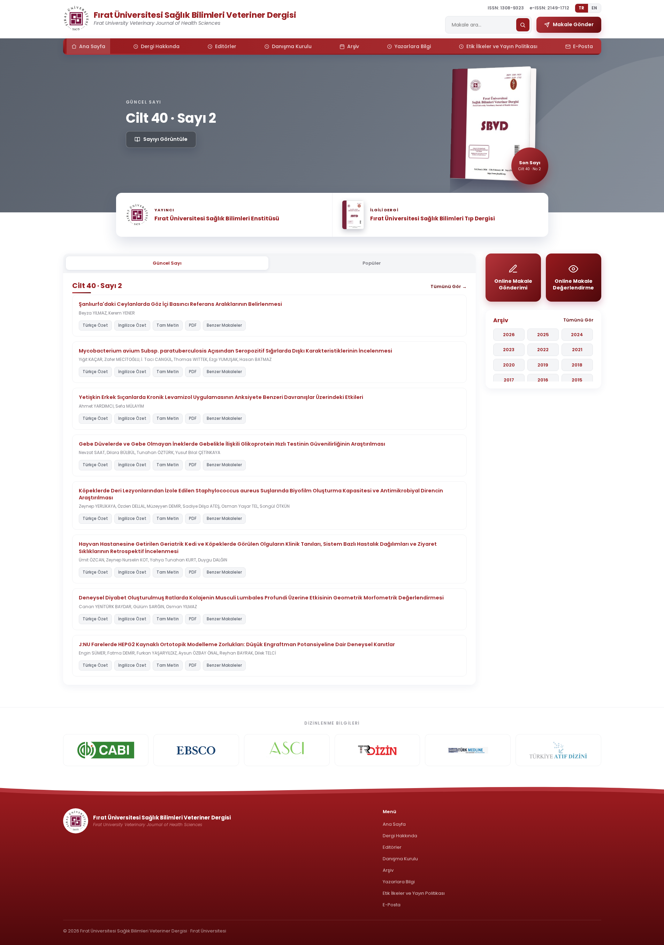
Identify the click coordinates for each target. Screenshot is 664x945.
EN (594, 8)
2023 (508, 349)
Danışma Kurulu (400, 858)
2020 (509, 365)
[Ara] (522, 24)
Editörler (392, 847)
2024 (577, 334)
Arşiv (388, 870)
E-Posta (391, 904)
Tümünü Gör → (448, 286)
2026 (509, 334)
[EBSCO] (196, 750)
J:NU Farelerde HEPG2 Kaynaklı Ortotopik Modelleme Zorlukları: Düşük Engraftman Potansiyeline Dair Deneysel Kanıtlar (237, 644)
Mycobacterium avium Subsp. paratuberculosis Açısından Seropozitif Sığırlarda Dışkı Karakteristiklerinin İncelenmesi (235, 350)
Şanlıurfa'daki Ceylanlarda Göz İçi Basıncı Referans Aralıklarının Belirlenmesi (180, 304)
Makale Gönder (573, 24)
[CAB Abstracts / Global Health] (106, 750)
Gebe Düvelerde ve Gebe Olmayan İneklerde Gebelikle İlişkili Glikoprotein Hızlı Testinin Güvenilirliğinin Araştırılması (232, 443)
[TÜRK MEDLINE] (468, 750)
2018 (577, 365)
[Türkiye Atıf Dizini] (558, 750)
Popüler (371, 263)
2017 (509, 380)
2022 (543, 349)
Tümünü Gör (578, 320)
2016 (542, 380)
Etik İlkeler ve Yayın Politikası (414, 893)
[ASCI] (287, 750)
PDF (193, 325)
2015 (577, 380)
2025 (543, 334)
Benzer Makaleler (224, 325)
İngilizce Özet (132, 325)
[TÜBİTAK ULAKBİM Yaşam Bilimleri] (377, 750)
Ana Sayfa (394, 824)
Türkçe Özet (95, 325)
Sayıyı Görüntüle (165, 139)
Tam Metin (168, 325)
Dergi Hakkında (400, 835)
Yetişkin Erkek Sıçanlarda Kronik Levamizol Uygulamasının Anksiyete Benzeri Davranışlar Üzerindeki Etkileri (221, 397)
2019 (542, 365)
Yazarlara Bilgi (399, 881)
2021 (577, 349)
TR (582, 8)
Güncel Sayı (167, 263)
